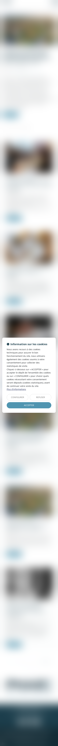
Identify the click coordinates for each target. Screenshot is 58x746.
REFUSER (40, 397)
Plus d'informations (16, 389)
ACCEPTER (29, 405)
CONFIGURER (17, 397)
